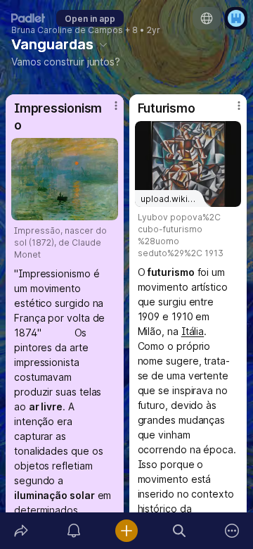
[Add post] (126, 531)
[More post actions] (107, 111)
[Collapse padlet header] (103, 44)
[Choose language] (207, 18)
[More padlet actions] (232, 531)
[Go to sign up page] (236, 18)
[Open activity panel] (73, 531)
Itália (193, 331)
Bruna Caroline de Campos (67, 30)
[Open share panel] (21, 531)
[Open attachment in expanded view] (64, 179)
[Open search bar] (179, 530)
